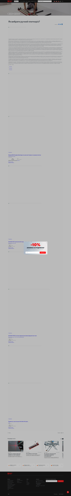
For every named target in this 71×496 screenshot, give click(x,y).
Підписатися (43, 252)
